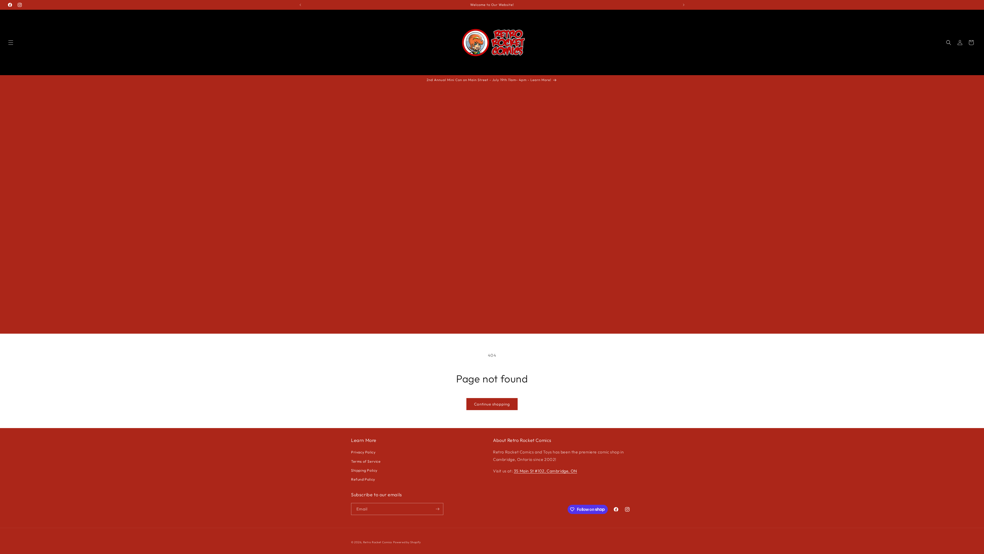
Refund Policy (363, 479)
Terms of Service (366, 461)
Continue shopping (492, 404)
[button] (10, 42)
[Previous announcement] (300, 5)
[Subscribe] (437, 509)
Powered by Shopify (407, 542)
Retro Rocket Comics (377, 542)
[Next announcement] (683, 5)
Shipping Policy (364, 470)
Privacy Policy (363, 452)
